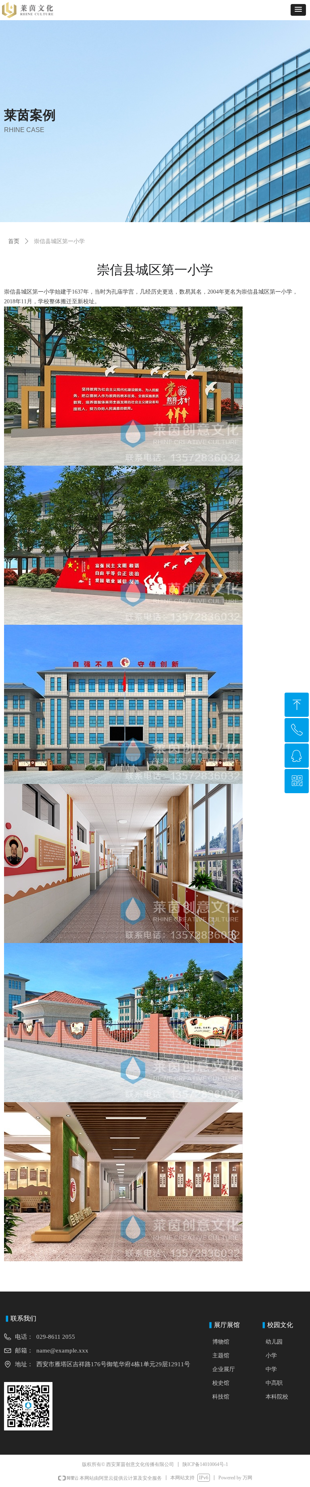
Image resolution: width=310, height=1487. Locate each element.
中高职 (274, 1383)
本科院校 (277, 1397)
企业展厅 (223, 1369)
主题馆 (220, 1356)
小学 (271, 1356)
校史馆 (220, 1383)
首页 (13, 241)
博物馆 (220, 1342)
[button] (298, 10)
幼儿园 (274, 1342)
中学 (271, 1369)
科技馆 (220, 1397)
